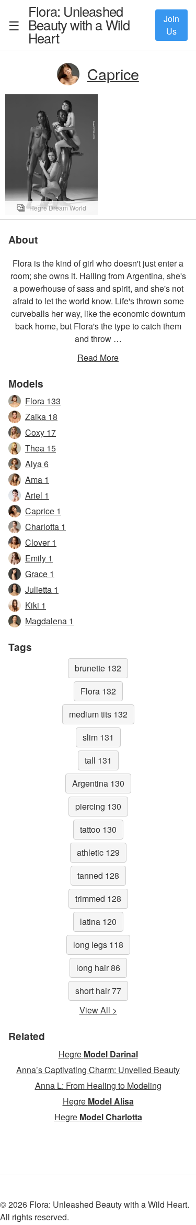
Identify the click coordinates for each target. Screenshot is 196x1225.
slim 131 (98, 737)
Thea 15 (40, 448)
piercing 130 (98, 806)
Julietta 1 (42, 589)
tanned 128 (98, 875)
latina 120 (98, 921)
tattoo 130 (98, 829)
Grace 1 (39, 574)
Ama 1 (37, 479)
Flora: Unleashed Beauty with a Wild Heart (79, 24)
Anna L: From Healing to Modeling (98, 1085)
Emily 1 (39, 558)
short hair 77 (98, 991)
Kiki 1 (35, 605)
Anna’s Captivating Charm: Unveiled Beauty (98, 1070)
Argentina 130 (98, 783)
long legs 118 (98, 945)
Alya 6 (37, 464)
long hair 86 (98, 968)
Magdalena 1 (49, 621)
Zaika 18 (41, 417)
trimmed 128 (98, 898)
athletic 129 (98, 852)
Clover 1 (40, 542)
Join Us (171, 25)
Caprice (113, 73)
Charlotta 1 (45, 527)
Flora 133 (43, 401)
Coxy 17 (40, 432)
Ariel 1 (37, 495)
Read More (98, 357)
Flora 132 (98, 691)
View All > (98, 1010)
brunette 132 (98, 668)
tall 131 (98, 760)
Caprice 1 (43, 511)
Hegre (98, 1054)
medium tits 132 (98, 714)
